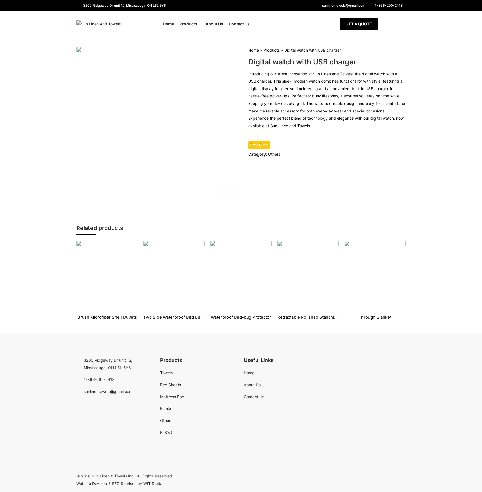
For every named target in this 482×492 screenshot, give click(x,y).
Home (253, 50)
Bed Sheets (170, 384)
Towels (166, 372)
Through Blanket (374, 317)
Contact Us (254, 396)
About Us (252, 384)
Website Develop (91, 483)
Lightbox (227, 192)
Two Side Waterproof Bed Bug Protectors (184, 317)
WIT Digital (153, 483)
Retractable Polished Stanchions (309, 317)
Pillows (166, 432)
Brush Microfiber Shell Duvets (107, 317)
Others (274, 154)
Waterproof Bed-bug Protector (241, 317)
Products (271, 50)
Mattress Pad (172, 396)
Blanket (167, 408)
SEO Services (124, 483)
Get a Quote (359, 23)
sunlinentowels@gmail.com (108, 391)
